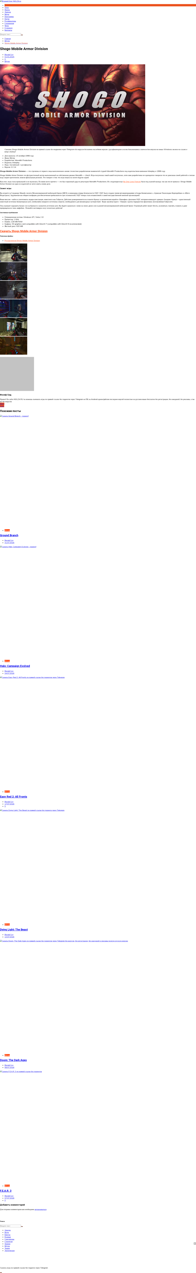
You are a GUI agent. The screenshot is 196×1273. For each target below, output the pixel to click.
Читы (7, 25)
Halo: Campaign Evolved (15, 666)
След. (2, 406)
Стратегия (8, 1241)
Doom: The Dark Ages (13, 1060)
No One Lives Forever (132, 181)
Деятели (8, 12)
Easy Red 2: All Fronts (13, 796)
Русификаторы (10, 21)
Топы (7, 7)
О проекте (8, 28)
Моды (7, 14)
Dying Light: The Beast (14, 929)
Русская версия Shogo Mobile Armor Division (22, 240)
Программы (9, 16)
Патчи (7, 19)
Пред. (2, 404)
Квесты (7, 1235)
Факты (7, 10)
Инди (7, 1232)
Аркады (8, 1230)
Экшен (7, 1248)
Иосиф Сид (9, 54)
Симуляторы (9, 1239)
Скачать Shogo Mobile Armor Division (24, 231)
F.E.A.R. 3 (5, 1190)
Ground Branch (9, 535)
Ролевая (8, 1237)
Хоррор (7, 1244)
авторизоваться (40, 1209)
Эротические (10, 1250)
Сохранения (9, 23)
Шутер (7, 61)
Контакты (8, 30)
